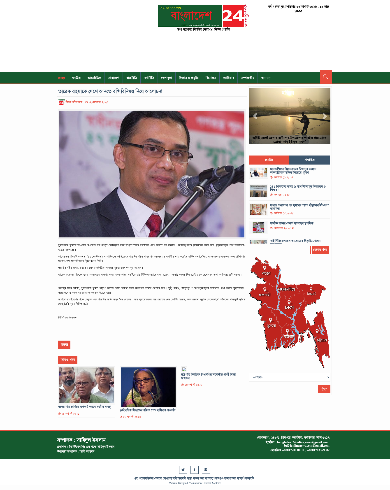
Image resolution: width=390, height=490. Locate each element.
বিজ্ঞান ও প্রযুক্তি (189, 78)
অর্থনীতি (149, 78)
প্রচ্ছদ (61, 78)
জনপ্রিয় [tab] (269, 160)
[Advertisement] (100, 36)
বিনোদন (211, 78)
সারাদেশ (113, 78)
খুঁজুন (324, 389)
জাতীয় (76, 78)
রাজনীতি (131, 78)
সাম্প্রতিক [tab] (309, 160)
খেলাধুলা (166, 78)
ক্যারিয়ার (228, 78)
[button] (255, 116)
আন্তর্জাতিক (94, 78)
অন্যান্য (265, 78)
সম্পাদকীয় (247, 78)
